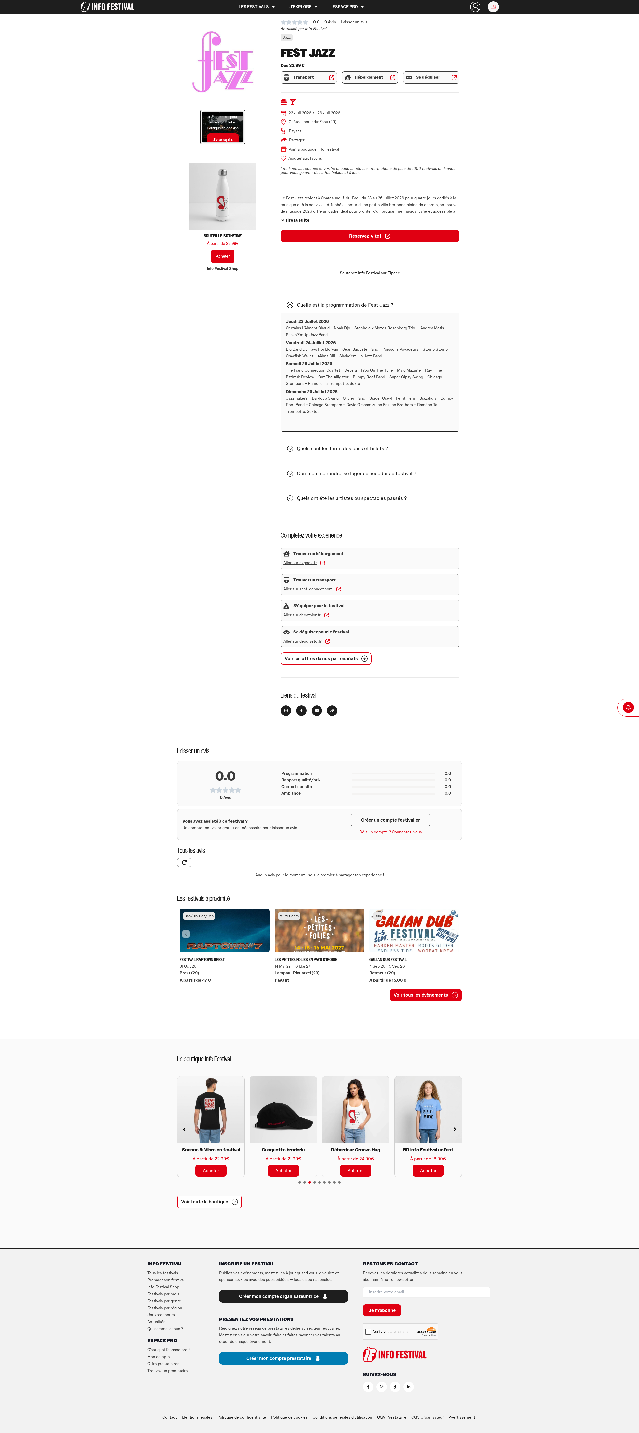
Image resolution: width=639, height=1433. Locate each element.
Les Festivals (254, 7)
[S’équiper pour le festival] (286, 606)
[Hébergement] (348, 77)
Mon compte (158, 1357)
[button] (493, 7)
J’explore (300, 7)
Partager (297, 140)
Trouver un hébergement (318, 554)
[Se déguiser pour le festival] (286, 632)
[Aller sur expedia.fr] (322, 563)
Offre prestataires (163, 1364)
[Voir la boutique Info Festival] (284, 149)
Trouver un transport (314, 580)
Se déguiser (428, 77)
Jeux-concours (161, 1315)
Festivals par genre (164, 1301)
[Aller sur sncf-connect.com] (338, 589)
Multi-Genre (289, 916)
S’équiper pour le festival (319, 606)
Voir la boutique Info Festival (314, 149)
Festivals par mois (163, 1294)
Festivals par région (164, 1308)
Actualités (156, 1322)
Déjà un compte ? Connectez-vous (390, 832)
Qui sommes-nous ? (165, 1329)
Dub (377, 916)
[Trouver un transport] (286, 580)
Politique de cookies (223, 128)
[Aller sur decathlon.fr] (326, 615)
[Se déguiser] (409, 77)
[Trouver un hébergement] (286, 554)
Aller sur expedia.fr (300, 563)
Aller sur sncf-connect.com (308, 589)
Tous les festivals (162, 1273)
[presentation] (299, 1182)
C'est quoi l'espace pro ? (168, 1350)
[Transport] (286, 77)
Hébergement (369, 77)
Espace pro (345, 7)
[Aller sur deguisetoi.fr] (327, 641)
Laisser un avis (354, 22)
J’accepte (222, 139)
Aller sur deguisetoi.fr (302, 641)
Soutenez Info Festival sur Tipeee (370, 273)
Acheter (223, 256)
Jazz (287, 37)
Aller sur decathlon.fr (302, 615)
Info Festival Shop (163, 1287)
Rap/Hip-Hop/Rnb (199, 916)
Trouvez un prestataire (167, 1371)
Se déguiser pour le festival (321, 632)
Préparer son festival (166, 1280)
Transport (303, 77)
